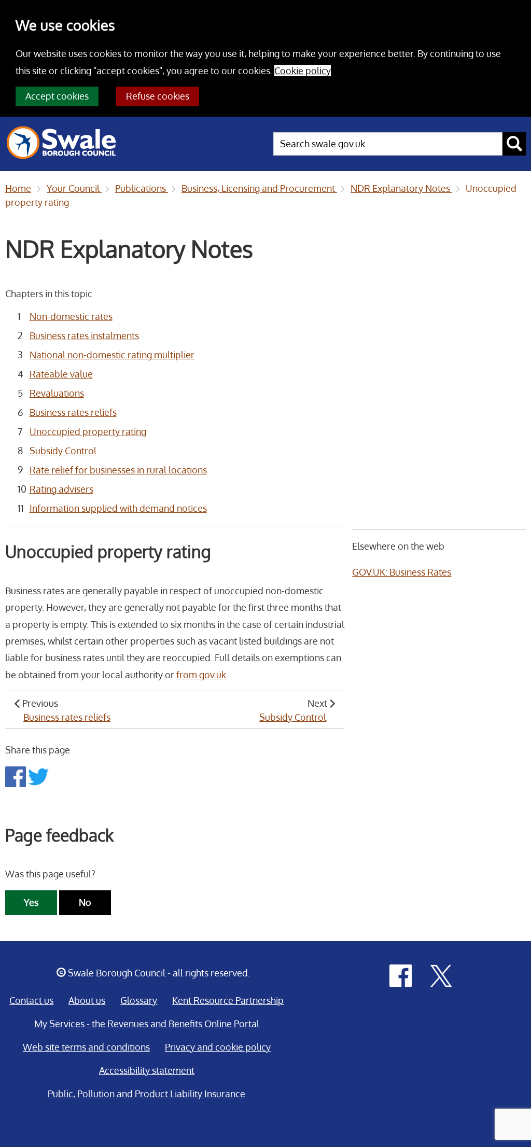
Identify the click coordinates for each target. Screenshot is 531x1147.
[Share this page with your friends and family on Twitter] (38, 775)
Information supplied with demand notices (118, 508)
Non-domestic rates (71, 316)
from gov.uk (201, 674)
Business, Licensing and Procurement (259, 188)
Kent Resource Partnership (228, 1000)
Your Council (74, 188)
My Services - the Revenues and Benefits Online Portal (146, 1023)
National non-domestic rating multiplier (112, 354)
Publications (141, 188)
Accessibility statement (146, 1070)
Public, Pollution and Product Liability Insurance (146, 1093)
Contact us (31, 1000)
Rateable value (61, 374)
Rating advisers (61, 489)
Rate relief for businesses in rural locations (118, 469)
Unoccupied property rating (88, 431)
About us (86, 1000)
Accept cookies (57, 96)
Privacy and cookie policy (218, 1047)
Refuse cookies (157, 96)
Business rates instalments (84, 335)
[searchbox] (387, 144)
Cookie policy (302, 70)
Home (18, 188)
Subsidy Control (63, 450)
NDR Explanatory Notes (401, 188)
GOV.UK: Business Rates (401, 572)
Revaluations (57, 393)
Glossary (138, 1000)
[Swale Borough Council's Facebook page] (401, 975)
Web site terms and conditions (86, 1047)
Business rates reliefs (73, 412)
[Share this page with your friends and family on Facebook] (16, 775)
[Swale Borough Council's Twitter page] (441, 975)
